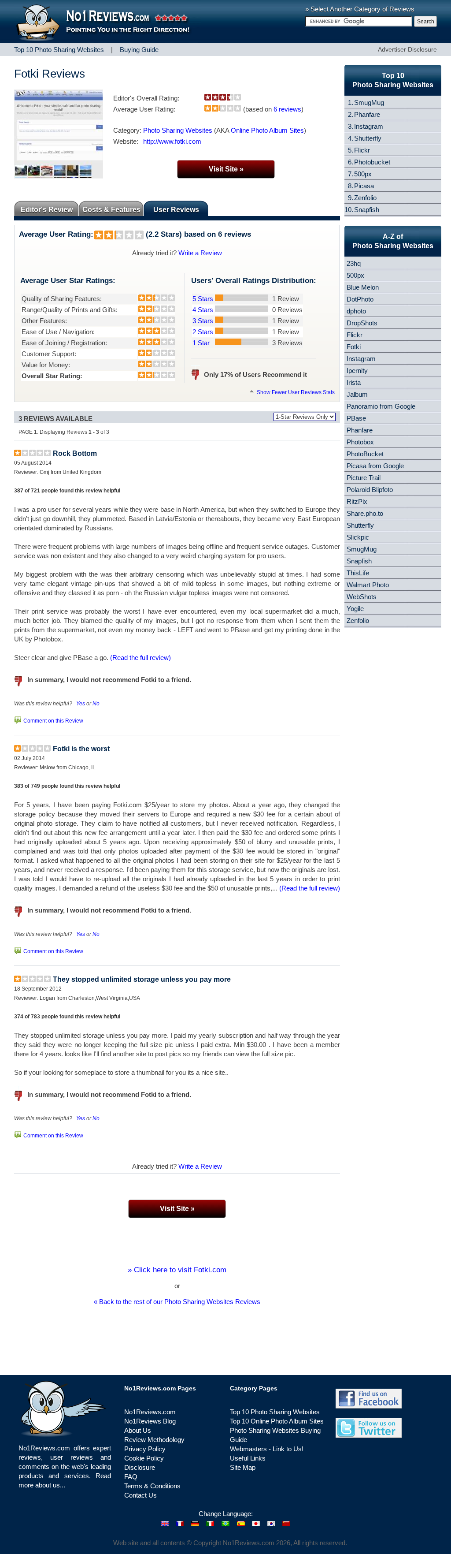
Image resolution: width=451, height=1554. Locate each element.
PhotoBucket (365, 454)
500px (363, 174)
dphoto (356, 311)
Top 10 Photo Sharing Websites (275, 1412)
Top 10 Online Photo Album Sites (277, 1421)
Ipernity (357, 370)
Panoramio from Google (381, 406)
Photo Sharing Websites (177, 130)
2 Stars (202, 331)
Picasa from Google (375, 466)
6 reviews (287, 109)
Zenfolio (365, 197)
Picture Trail (364, 477)
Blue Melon (363, 287)
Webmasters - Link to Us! (266, 1449)
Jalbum (357, 394)
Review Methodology (154, 1439)
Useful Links (248, 1458)
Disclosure (139, 1467)
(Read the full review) (140, 657)
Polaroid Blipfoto (370, 489)
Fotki (354, 346)
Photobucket (372, 162)
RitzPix (357, 501)
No (96, 704)
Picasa (364, 186)
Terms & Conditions (152, 1486)
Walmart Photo (368, 585)
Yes (80, 704)
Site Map (242, 1467)
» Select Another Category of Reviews (359, 9)
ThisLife (358, 573)
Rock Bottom (75, 453)
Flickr (362, 150)
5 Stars (202, 298)
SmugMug (369, 102)
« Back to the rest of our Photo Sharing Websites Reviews (177, 1301)
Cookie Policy (144, 1458)
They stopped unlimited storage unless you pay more (142, 979)
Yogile (355, 608)
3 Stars (202, 320)
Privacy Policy (145, 1449)
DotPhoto (360, 299)
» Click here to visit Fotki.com (177, 1270)
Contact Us (140, 1495)
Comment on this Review (53, 721)
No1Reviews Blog (150, 1421)
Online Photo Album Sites (267, 130)
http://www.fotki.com (172, 141)
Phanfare (367, 114)
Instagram (368, 126)
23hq (354, 263)
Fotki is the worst (81, 749)
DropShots (362, 323)
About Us (137, 1430)
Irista (354, 382)
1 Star (201, 343)
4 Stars (202, 309)
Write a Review (200, 253)
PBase (356, 418)
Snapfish (366, 209)
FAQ (130, 1476)
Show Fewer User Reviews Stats (295, 392)
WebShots (362, 596)
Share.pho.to (365, 513)
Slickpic (358, 537)
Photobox (360, 442)
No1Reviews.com (150, 1412)
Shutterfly (367, 138)
